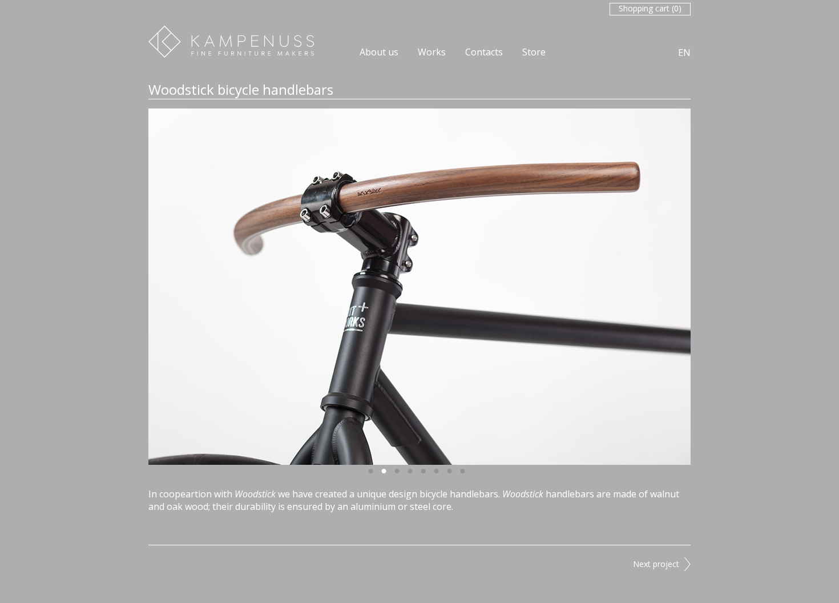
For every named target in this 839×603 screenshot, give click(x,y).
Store (534, 52)
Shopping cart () (650, 8)
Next (562, 286)
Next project (656, 563)
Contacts (484, 52)
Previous (276, 286)
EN (684, 52)
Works (432, 52)
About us (379, 52)
